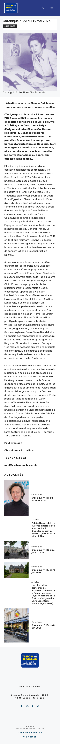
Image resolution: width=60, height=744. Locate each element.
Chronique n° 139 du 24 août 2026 (42, 499)
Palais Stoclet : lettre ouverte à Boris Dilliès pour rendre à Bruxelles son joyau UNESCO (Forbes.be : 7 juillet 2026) (43, 530)
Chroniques (9, 26)
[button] (44, 8)
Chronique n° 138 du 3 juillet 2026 (43, 551)
